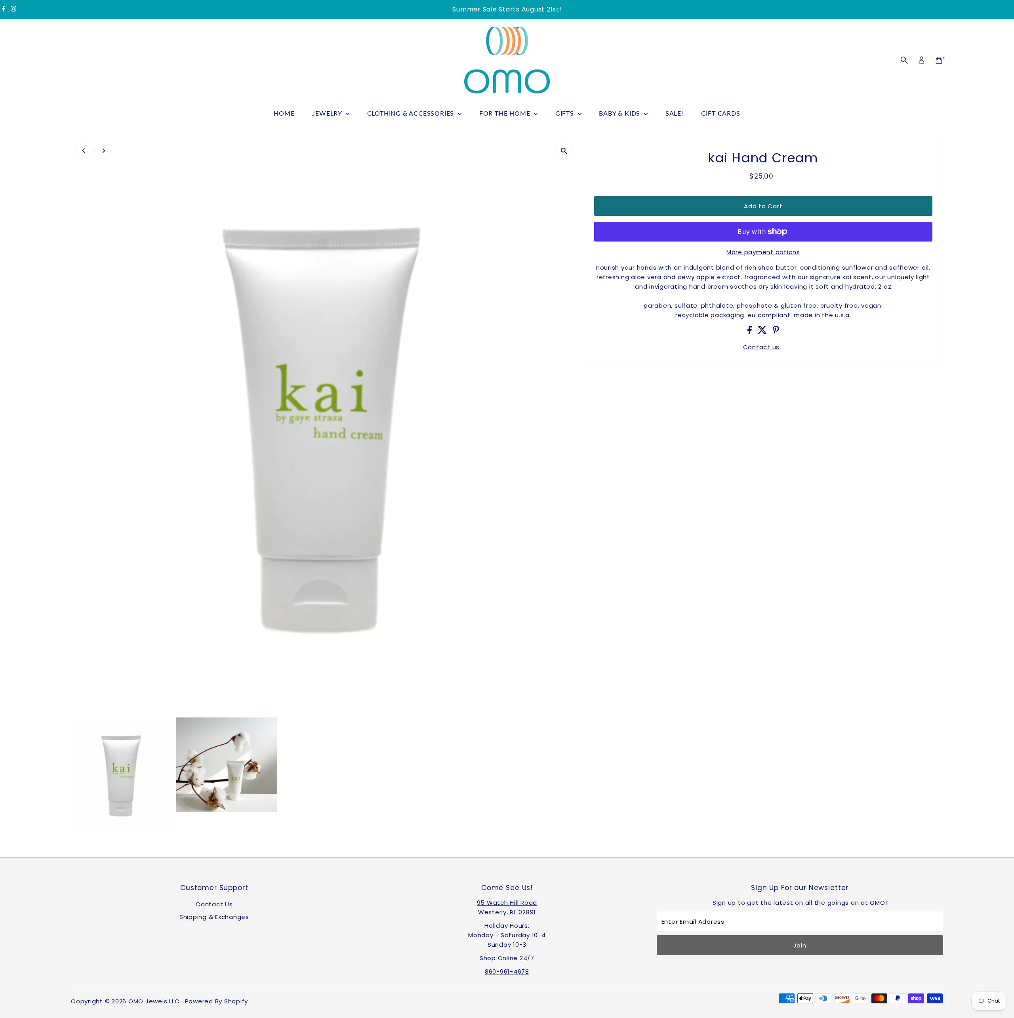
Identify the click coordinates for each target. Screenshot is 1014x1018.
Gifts (565, 113)
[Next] (103, 151)
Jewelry (327, 113)
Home (284, 113)
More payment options (763, 252)
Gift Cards (720, 113)
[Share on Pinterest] (776, 331)
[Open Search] (904, 60)
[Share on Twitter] (763, 331)
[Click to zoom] (564, 151)
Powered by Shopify (216, 1001)
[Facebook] (3, 9)
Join (799, 945)
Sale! (674, 113)
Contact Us (214, 904)
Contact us (761, 347)
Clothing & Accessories (411, 113)
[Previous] (84, 151)
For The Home (505, 113)
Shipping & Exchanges (214, 917)
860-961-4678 (507, 971)
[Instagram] (13, 9)
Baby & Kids (620, 113)
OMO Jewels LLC (154, 1001)
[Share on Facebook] (750, 331)
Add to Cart (763, 206)
